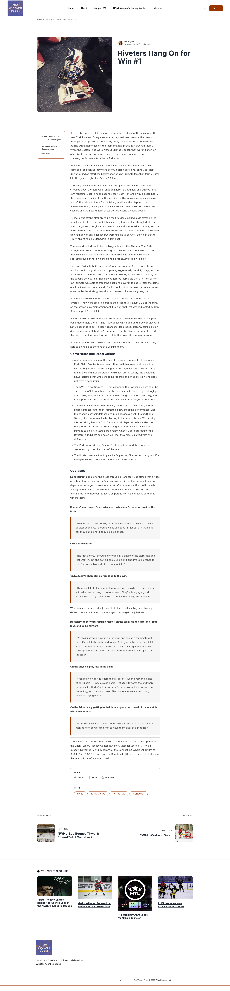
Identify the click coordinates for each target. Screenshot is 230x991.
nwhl (48, 19)
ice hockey (139, 794)
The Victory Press (141, 980)
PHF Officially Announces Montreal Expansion (133, 916)
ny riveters (119, 794)
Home (70, 8)
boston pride (98, 794)
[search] (205, 8)
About (84, 8)
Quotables (45, 153)
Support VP (100, 8)
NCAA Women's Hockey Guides (130, 8)
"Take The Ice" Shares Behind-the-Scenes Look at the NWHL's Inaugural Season (54, 902)
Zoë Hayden (129, 41)
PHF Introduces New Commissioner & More (171, 905)
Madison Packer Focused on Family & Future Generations (94, 905)
